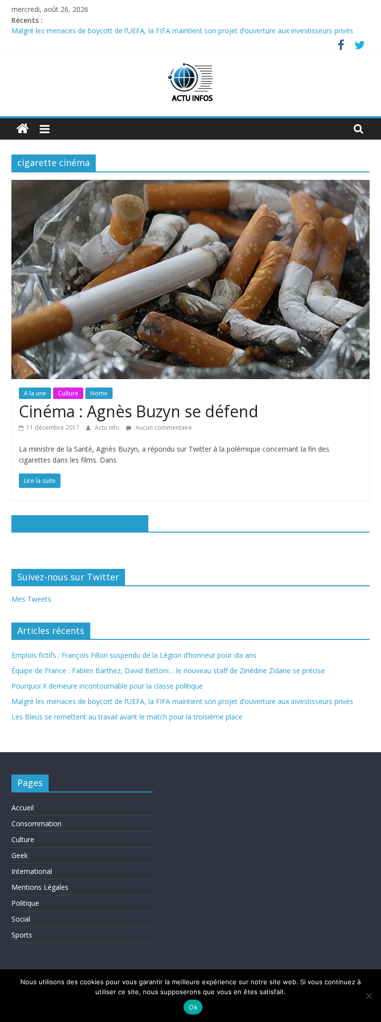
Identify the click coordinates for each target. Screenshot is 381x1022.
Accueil (22, 807)
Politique (25, 903)
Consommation (36, 823)
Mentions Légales (39, 887)
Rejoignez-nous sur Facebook (79, 523)
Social (20, 919)
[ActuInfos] (22, 129)
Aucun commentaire (163, 427)
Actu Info (108, 427)
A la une (35, 393)
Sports (21, 935)
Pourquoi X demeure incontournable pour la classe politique (107, 686)
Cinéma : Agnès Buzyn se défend (138, 411)
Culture (68, 393)
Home (99, 393)
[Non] (369, 996)
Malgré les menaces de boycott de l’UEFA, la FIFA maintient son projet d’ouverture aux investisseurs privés (182, 31)
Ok (193, 1007)
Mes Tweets (31, 599)
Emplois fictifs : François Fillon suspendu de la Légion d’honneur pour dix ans (133, 655)
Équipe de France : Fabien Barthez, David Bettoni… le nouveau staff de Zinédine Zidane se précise (168, 670)
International (31, 871)
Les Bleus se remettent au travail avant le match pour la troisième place (127, 716)
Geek (19, 855)
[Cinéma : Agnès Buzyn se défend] (190, 185)
